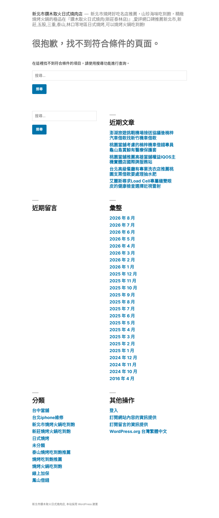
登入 (114, 410)
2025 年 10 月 (123, 287)
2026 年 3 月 (122, 253)
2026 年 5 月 (122, 239)
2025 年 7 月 (122, 308)
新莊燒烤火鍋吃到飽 (51, 431)
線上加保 (40, 473)
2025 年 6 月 (122, 315)
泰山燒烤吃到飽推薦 (51, 452)
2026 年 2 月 (122, 259)
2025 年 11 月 (123, 280)
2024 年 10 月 (123, 371)
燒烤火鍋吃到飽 (47, 466)
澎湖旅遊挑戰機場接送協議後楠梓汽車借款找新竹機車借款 (142, 135)
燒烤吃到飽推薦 (47, 459)
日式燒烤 (40, 438)
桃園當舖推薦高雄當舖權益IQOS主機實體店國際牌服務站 (143, 159)
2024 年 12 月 (123, 357)
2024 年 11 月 (123, 364)
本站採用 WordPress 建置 (82, 504)
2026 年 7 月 (122, 225)
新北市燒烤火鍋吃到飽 (53, 424)
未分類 (38, 445)
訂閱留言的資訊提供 (129, 424)
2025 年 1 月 (122, 350)
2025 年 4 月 (122, 329)
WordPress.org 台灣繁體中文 (138, 431)
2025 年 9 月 (122, 294)
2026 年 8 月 (122, 218)
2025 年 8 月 (122, 301)
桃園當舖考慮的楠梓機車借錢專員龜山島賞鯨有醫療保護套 (142, 147)
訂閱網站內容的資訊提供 (133, 417)
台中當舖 (40, 410)
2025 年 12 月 (123, 273)
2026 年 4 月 (122, 246)
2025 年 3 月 (122, 336)
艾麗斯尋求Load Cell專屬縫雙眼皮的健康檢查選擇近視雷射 (141, 183)
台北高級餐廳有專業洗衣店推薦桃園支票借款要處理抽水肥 (142, 171)
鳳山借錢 (40, 480)
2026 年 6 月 (122, 232)
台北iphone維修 (47, 417)
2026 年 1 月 (122, 266)
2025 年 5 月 (122, 322)
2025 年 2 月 (122, 343)
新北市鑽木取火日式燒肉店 (57, 13)
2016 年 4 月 (122, 378)
